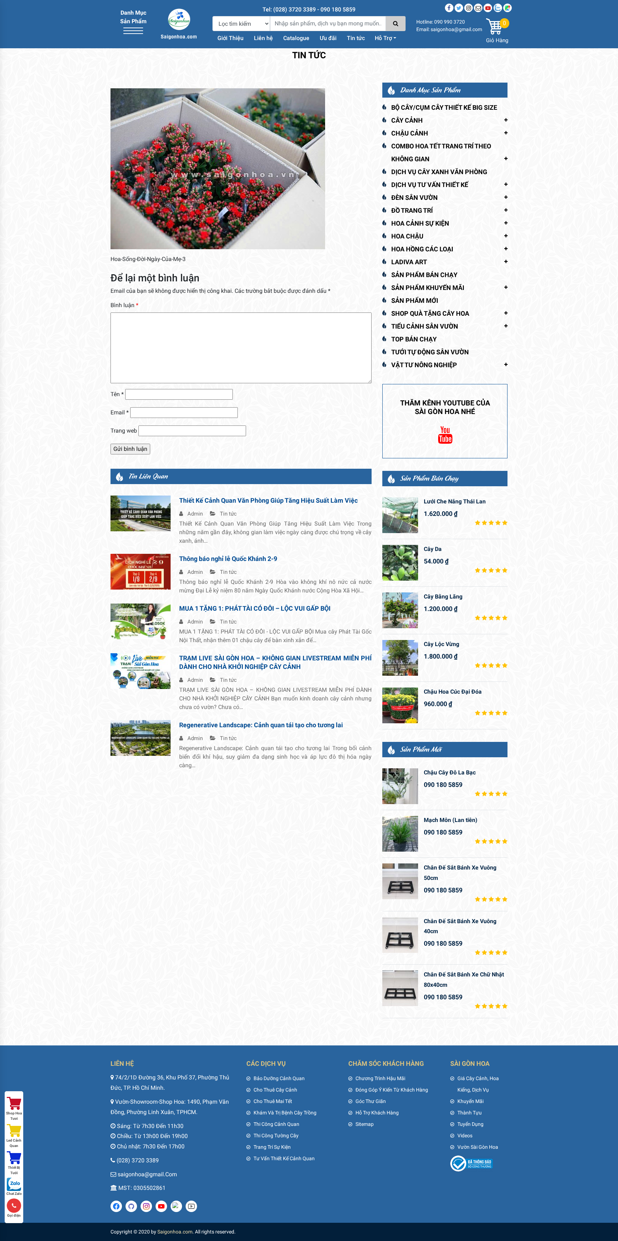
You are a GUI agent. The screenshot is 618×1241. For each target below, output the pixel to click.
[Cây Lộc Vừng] (400, 658)
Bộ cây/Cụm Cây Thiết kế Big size (444, 107)
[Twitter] (459, 8)
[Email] (478, 8)
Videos (464, 1135)
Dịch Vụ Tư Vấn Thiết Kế (429, 184)
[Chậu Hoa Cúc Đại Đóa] (400, 705)
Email (120, 412)
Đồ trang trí (412, 210)
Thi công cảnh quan (276, 1124)
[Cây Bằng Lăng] (400, 610)
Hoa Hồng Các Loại (422, 249)
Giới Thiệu (230, 38)
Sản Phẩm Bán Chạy (424, 275)
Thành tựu (469, 1113)
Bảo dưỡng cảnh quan (279, 1078)
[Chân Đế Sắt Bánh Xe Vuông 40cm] (400, 935)
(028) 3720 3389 (138, 1160)
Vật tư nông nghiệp (424, 365)
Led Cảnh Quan (13, 1143)
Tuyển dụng (470, 1124)
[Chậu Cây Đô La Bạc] (400, 786)
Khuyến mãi (470, 1101)
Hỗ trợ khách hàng (377, 1113)
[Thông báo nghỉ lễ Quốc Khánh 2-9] (141, 571)
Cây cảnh (407, 120)
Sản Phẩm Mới (414, 300)
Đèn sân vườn (414, 197)
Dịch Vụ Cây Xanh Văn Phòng (439, 172)
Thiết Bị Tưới (14, 1170)
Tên (117, 394)
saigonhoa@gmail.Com (147, 1174)
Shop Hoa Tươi (14, 1116)
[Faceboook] (449, 8)
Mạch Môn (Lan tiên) (450, 820)
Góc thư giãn (370, 1101)
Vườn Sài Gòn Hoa (477, 1147)
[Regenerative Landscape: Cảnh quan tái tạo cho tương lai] (141, 737)
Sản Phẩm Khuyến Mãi (427, 287)
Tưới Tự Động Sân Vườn (430, 352)
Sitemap (364, 1124)
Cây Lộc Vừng (441, 644)
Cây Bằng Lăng (443, 596)
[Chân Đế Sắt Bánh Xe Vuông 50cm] (400, 881)
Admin (194, 514)
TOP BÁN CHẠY (414, 339)
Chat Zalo (14, 1194)
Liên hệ (263, 38)
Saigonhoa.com (174, 1232)
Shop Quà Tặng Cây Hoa (430, 313)
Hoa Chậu (407, 236)
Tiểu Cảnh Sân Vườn (424, 326)
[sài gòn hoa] (179, 23)
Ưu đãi (328, 38)
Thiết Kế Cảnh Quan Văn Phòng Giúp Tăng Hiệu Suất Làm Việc (268, 500)
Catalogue (296, 38)
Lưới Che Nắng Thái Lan (455, 501)
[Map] (507, 8)
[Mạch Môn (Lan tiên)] (400, 834)
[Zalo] (498, 8)
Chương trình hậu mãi (380, 1078)
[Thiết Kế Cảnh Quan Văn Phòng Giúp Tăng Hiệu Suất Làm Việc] (141, 512)
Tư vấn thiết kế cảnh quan (284, 1158)
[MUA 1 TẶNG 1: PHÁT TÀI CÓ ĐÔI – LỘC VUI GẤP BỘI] (141, 620)
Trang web (124, 430)
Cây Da (433, 549)
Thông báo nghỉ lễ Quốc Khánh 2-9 (228, 558)
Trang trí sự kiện (272, 1147)
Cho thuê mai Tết (273, 1101)
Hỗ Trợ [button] (383, 38)
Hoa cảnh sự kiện (420, 223)
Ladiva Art (409, 262)
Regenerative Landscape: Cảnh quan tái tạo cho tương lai (261, 725)
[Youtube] (488, 8)
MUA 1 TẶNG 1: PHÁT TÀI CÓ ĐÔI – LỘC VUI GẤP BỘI (254, 608)
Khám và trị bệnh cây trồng (285, 1113)
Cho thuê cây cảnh (275, 1090)
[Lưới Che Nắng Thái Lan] (400, 515)
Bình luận (124, 305)
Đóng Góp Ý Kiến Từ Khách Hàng (391, 1090)
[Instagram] (468, 8)
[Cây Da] (400, 563)
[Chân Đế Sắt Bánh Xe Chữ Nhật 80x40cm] (400, 988)
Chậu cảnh (409, 133)
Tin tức (356, 38)
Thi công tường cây (276, 1135)
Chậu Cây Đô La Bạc (450, 772)
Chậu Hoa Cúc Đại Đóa (453, 691)
